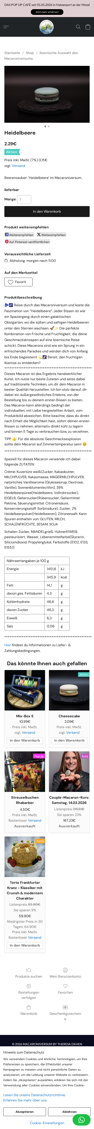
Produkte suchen (28, 976)
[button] (47, 12)
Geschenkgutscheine (65, 1016)
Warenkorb (28, 1013)
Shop (30, 53)
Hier (7, 645)
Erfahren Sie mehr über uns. (25, 1100)
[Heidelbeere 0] (47, 94)
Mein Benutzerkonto (65, 976)
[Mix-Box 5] (25, 690)
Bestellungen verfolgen (28, 995)
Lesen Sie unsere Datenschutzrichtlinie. (34, 1095)
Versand (18, 165)
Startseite (12, 53)
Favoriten (65, 992)
